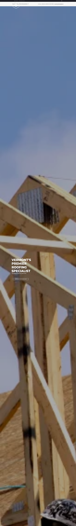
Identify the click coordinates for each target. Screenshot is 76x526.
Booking (30, 5)
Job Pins (55, 5)
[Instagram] (63, 0)
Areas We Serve (40, 5)
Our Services (25, 5)
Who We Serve (47, 5)
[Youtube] (61, 0)
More (62, 5)
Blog (59, 5)
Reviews (52, 5)
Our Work (35, 5)
